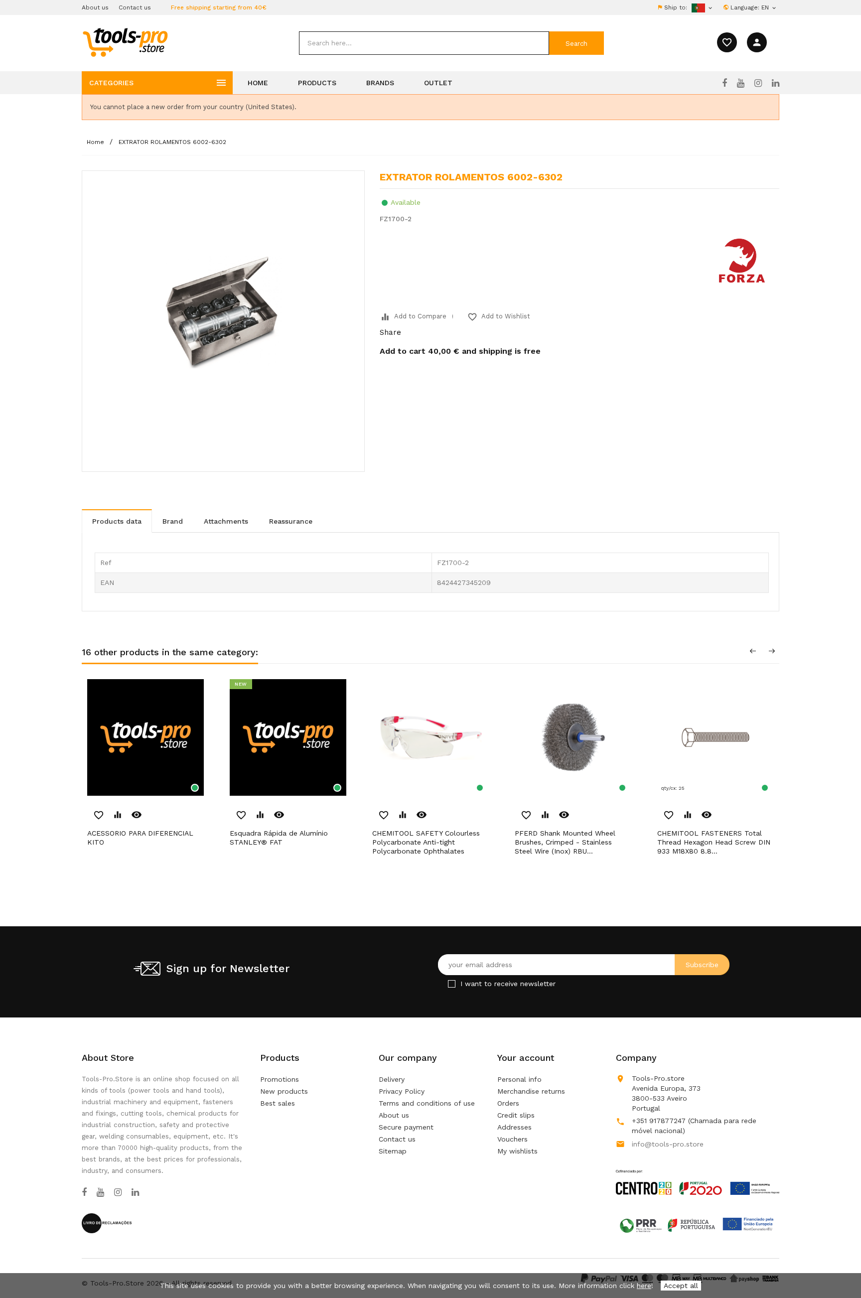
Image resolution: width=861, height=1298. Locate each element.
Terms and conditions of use (427, 1103)
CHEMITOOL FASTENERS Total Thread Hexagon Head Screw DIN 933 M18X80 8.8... (713, 842)
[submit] (576, 43)
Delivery (392, 1079)
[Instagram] (758, 83)
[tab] (117, 521)
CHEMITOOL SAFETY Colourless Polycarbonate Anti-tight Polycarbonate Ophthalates (426, 842)
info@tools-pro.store (668, 1144)
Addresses (514, 1127)
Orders (508, 1103)
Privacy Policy (402, 1091)
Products (317, 83)
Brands (380, 83)
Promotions (279, 1079)
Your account (525, 1057)
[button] (836, 1266)
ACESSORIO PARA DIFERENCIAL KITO (140, 837)
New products (284, 1091)
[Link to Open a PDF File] (697, 1173)
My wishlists (517, 1151)
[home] (125, 42)
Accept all (681, 1286)
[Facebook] (724, 83)
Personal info (519, 1079)
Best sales (277, 1103)
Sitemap (393, 1151)
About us (95, 7)
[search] (424, 43)
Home (258, 83)
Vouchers (512, 1139)
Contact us (135, 7)
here (644, 1286)
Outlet (438, 83)
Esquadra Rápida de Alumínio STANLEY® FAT (279, 837)
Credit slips (516, 1115)
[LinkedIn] (775, 83)
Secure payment (406, 1127)
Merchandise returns (531, 1091)
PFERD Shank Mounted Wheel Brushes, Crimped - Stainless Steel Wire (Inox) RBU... (565, 842)
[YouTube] (740, 83)
